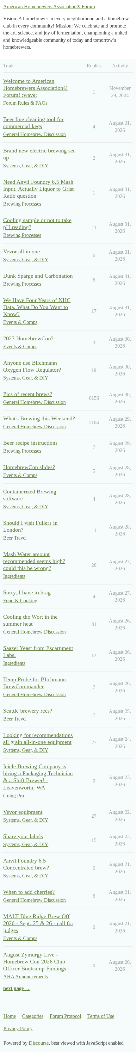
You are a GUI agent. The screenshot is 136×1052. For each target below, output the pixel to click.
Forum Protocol (65, 1016)
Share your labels (23, 836)
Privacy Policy (18, 1028)
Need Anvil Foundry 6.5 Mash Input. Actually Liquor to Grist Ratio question (38, 189)
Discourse (39, 1043)
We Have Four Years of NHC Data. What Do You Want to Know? (37, 307)
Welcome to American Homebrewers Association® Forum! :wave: (35, 88)
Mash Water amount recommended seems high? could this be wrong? (34, 561)
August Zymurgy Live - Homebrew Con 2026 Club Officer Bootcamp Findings (34, 961)
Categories (32, 1016)
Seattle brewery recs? (27, 711)
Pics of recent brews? (27, 394)
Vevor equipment (22, 812)
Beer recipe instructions (30, 443)
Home (9, 1016)
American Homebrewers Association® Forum (49, 6)
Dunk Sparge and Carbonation (38, 276)
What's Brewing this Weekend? (39, 418)
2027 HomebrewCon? (28, 338)
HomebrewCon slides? (29, 467)
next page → (16, 988)
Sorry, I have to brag (27, 592)
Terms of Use (100, 1016)
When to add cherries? (29, 892)
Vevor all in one (21, 251)
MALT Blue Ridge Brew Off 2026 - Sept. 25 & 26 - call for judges (38, 923)
